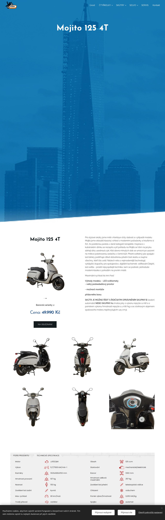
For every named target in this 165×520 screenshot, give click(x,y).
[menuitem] (93, 5)
